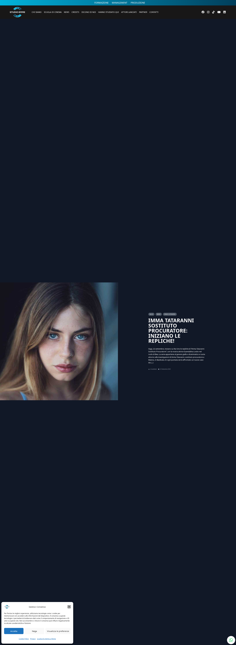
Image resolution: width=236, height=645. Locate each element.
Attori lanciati (129, 12)
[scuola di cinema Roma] (17, 21)
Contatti (153, 12)
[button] (69, 606)
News (66, 12)
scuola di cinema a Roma (46, 639)
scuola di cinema (53, 12)
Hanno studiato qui (108, 12)
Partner (143, 12)
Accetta (13, 631)
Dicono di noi (89, 12)
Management (119, 2)
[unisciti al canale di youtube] (219, 12)
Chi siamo (37, 12)
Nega (34, 631)
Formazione (101, 2)
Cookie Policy (24, 639)
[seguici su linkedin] (224, 12)
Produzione (138, 2)
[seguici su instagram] (208, 12)
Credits (75, 12)
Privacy (33, 639)
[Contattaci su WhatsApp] (231, 640)
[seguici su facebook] (203, 12)
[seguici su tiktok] (213, 12)
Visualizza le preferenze (58, 631)
